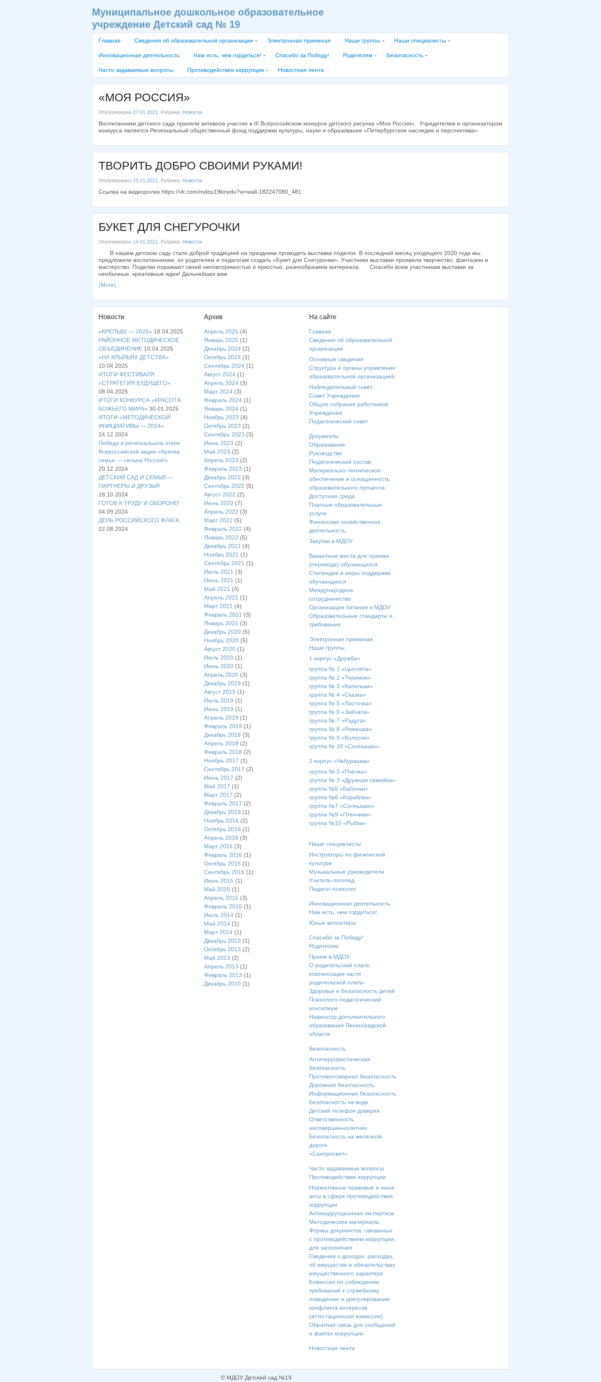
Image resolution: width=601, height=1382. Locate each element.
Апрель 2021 (221, 597)
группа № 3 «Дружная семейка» (352, 780)
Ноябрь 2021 (221, 554)
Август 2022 (219, 494)
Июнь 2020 (218, 666)
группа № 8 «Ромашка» (340, 729)
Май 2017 (217, 786)
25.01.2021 (145, 180)
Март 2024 (218, 391)
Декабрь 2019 (222, 683)
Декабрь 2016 (222, 812)
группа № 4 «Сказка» (337, 694)
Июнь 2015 (218, 880)
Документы (324, 436)
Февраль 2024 (223, 400)
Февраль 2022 (223, 529)
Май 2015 (217, 889)
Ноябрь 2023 (221, 417)
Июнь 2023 (218, 443)
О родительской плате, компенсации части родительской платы (340, 974)
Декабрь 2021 (222, 546)
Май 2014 (217, 923)
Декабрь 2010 (222, 983)
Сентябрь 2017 (224, 769)
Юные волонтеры (332, 922)
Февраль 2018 (223, 752)
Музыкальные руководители (346, 871)
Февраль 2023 (223, 468)
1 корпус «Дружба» (334, 658)
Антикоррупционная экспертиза (351, 1213)
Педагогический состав (340, 461)
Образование (327, 444)
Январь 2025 (221, 340)
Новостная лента (301, 70)
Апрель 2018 (221, 743)
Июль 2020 (218, 657)
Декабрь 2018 (222, 734)
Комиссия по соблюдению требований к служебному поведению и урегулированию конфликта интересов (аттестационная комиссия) (349, 1299)
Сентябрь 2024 (224, 365)
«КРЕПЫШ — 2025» (125, 331)
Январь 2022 (221, 537)
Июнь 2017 (218, 777)
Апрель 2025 (221, 331)
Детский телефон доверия (344, 1110)
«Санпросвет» (328, 1153)
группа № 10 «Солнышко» (344, 746)
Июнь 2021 (218, 580)
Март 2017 (218, 795)
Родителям (357, 55)
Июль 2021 (218, 571)
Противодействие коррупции (225, 70)
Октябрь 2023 (222, 426)
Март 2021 (218, 606)
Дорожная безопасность (341, 1085)
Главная (110, 40)
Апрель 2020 (221, 674)
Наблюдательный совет (340, 387)
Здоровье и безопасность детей (352, 991)
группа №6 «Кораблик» (340, 797)
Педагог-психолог (333, 889)
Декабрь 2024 (222, 348)
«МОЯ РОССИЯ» (144, 97)
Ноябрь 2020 (221, 640)
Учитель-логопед (331, 880)
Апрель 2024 (221, 383)
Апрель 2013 (221, 966)
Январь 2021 (221, 623)
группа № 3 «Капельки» (341, 686)
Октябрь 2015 (222, 863)
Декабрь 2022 (222, 477)
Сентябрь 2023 (224, 434)
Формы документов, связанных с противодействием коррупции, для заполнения (352, 1239)
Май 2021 (217, 589)
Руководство (325, 453)
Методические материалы (344, 1222)
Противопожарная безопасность (352, 1076)
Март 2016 (218, 846)
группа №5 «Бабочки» (338, 788)
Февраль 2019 (223, 726)
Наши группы (362, 40)
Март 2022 (218, 520)
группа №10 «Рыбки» (337, 823)
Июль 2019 (218, 700)
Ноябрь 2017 (221, 760)
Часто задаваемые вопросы (136, 70)
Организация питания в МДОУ (350, 607)
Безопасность (404, 55)
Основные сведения (336, 359)
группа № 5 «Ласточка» (340, 703)
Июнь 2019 (218, 709)
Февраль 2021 (223, 614)
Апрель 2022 (221, 511)
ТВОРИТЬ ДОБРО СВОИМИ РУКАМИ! (201, 165)
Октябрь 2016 (222, 829)
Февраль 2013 (223, 975)
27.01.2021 (145, 112)
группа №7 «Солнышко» (342, 806)
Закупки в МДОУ (331, 541)
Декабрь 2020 (222, 631)
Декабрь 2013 (222, 940)
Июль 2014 (218, 915)
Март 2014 (218, 932)
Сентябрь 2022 (224, 486)
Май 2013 (217, 958)
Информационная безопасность (352, 1093)
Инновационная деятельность (139, 55)
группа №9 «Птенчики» (340, 814)
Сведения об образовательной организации (194, 40)
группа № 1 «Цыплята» (340, 669)
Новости (192, 112)
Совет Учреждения (334, 395)
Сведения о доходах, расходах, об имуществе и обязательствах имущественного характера (352, 1265)
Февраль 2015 (223, 906)
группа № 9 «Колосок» (339, 737)
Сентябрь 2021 (224, 563)
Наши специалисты (420, 40)
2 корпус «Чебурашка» (339, 761)
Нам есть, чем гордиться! (227, 55)
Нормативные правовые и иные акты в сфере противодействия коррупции (352, 1196)
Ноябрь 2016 (221, 820)
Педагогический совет (338, 421)
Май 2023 (217, 451)
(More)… (110, 285)
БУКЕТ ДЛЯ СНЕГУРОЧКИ (169, 227)
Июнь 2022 (218, 503)
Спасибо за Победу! (302, 55)
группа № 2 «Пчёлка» (338, 771)
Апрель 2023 (221, 460)
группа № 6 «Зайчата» (339, 712)
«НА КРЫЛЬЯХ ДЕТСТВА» (134, 357)
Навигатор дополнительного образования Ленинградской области (347, 1025)
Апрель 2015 (221, 897)
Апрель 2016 (221, 837)
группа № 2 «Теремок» (340, 677)
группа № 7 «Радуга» (337, 720)
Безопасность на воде (338, 1102)
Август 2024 (219, 374)
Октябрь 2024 (222, 357)
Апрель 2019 (221, 717)
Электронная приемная (299, 40)
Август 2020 (219, 649)
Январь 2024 (221, 408)
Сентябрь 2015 (224, 872)
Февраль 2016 (223, 855)
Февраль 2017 (223, 803)
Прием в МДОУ (329, 956)
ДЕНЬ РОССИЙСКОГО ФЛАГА (139, 520)
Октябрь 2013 (222, 949)
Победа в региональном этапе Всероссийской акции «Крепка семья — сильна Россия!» (139, 451)
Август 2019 (219, 692)
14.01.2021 (145, 242)
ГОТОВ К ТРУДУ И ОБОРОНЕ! (139, 503)
